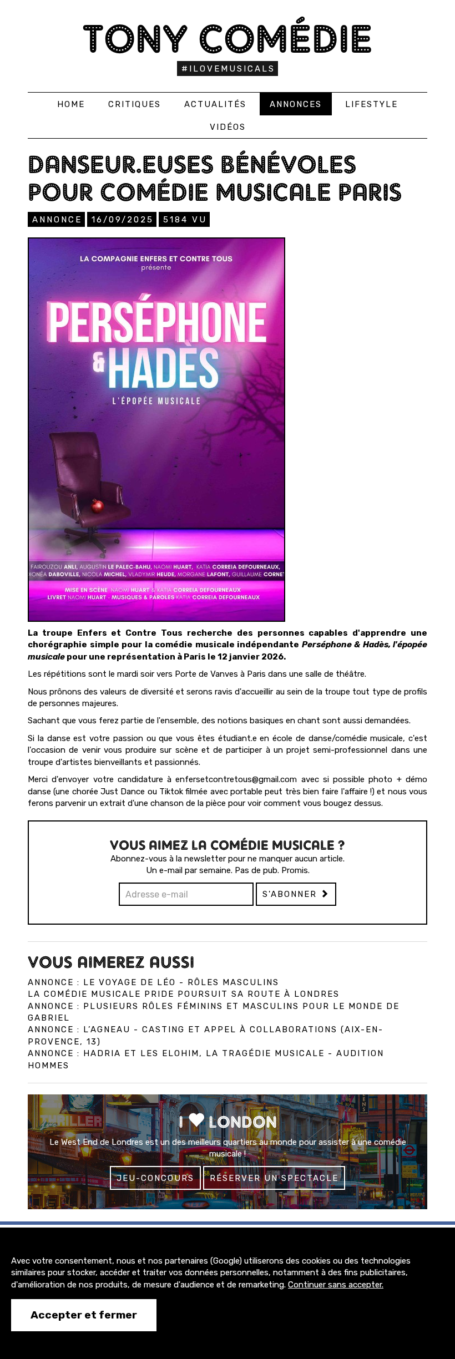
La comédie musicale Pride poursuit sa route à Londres (184, 994)
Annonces (296, 104)
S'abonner (291, 894)
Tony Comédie (228, 38)
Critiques (134, 104)
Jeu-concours (155, 1178)
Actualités (215, 104)
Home (71, 104)
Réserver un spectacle (274, 1178)
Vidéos (228, 127)
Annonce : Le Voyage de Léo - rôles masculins (153, 982)
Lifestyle (371, 104)
